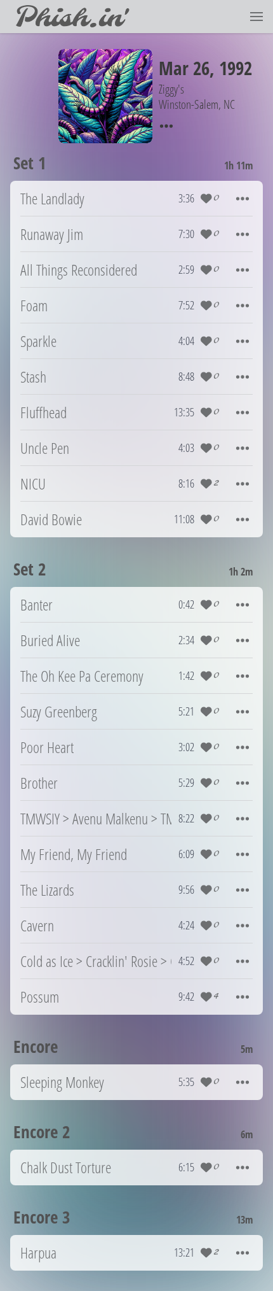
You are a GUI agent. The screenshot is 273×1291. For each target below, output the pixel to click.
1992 (235, 67)
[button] (256, 16)
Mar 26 (184, 67)
